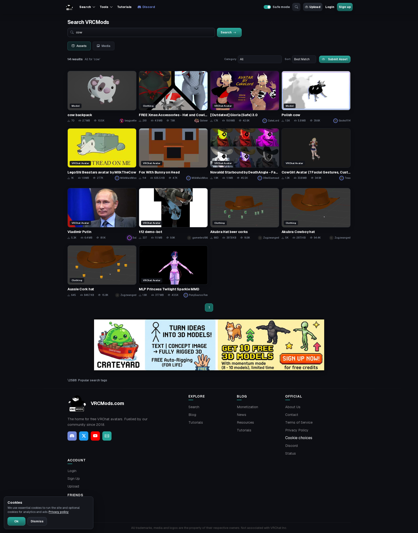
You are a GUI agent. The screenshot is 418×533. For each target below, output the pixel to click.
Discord (148, 7)
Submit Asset (338, 59)
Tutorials (124, 7)
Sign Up (73, 478)
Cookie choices (298, 437)
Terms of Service (299, 422)
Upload (315, 7)
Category (230, 59)
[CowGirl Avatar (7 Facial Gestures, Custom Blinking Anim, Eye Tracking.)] (316, 154)
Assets (81, 46)
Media (106, 46)
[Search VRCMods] (296, 7)
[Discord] (72, 436)
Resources (245, 422)
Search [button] (85, 7)
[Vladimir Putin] (101, 214)
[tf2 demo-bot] (173, 214)
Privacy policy (59, 512)
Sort (288, 59)
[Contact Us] (107, 436)
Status (290, 453)
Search (193, 407)
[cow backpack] (101, 97)
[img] (209, 345)
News (241, 415)
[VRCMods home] (69, 7)
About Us (292, 407)
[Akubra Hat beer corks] (244, 214)
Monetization (247, 407)
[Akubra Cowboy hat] (316, 214)
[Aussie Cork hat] (101, 271)
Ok (16, 521)
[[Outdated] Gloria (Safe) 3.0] (244, 97)
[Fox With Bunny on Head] (173, 154)
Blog (192, 415)
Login (329, 7)
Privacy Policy (296, 430)
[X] (83, 436)
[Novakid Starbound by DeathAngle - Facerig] (244, 154)
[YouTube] (95, 436)
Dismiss (37, 521)
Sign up (345, 7)
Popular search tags (92, 380)
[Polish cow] (316, 97)
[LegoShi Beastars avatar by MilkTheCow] (101, 154)
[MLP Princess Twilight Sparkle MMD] (173, 271)
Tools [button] (104, 7)
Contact (291, 415)
